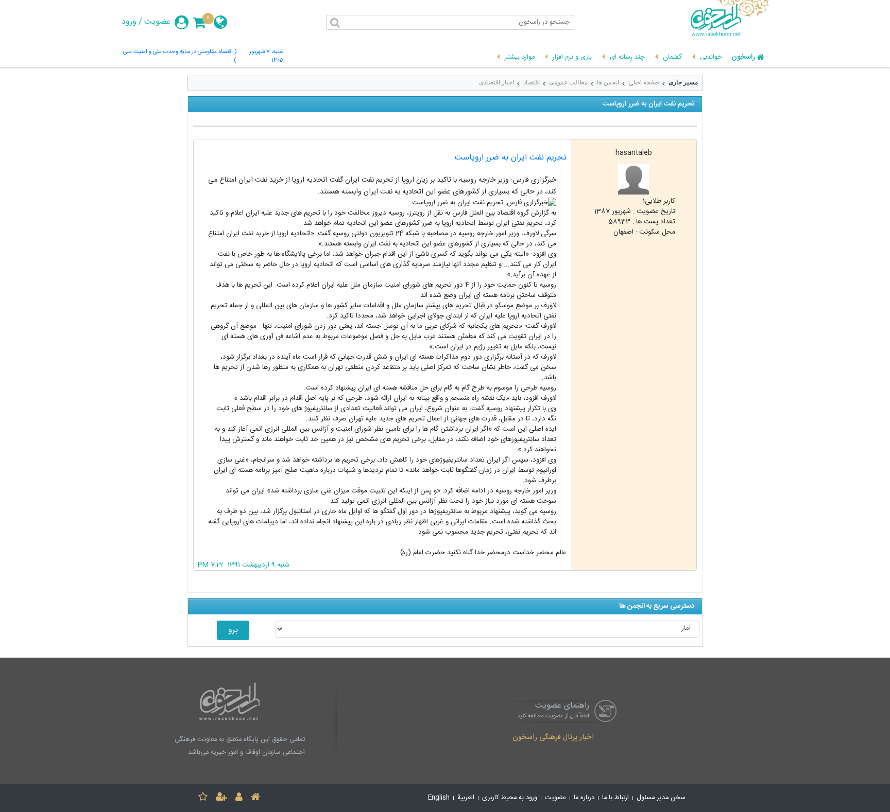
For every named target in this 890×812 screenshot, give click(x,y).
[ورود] (239, 798)
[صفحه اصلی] (255, 798)
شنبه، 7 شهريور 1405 (266, 56)
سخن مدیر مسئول (661, 797)
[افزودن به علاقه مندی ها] (203, 798)
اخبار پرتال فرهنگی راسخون (553, 738)
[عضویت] (221, 798)
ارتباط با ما (615, 797)
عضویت (157, 22)
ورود (129, 22)
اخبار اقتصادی (496, 82)
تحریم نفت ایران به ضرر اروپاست (511, 158)
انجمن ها (608, 82)
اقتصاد (531, 82)
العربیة (465, 797)
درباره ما (584, 797)
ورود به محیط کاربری (509, 797)
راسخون (743, 57)
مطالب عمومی (568, 82)
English (439, 797)
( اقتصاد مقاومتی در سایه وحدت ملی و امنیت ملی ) (179, 56)
